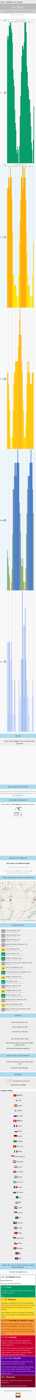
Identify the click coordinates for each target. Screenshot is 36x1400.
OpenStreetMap (25, 920)
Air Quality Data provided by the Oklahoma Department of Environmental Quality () (18, 792)
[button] (10, 900)
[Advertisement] (18, 765)
